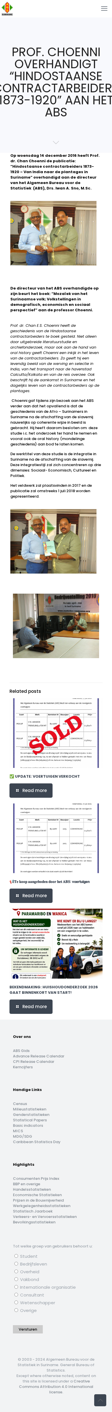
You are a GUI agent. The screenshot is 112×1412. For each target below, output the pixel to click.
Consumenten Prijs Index (36, 1178)
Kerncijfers (23, 1067)
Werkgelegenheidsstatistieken (41, 1205)
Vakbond (29, 1279)
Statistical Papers (30, 1120)
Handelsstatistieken (32, 1189)
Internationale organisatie (47, 1287)
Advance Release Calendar (38, 1056)
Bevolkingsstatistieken (34, 1222)
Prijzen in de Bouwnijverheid (38, 1200)
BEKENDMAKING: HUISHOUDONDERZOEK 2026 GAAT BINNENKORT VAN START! (53, 989)
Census (20, 1103)
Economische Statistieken (37, 1195)
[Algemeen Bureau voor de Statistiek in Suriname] (7, 8)
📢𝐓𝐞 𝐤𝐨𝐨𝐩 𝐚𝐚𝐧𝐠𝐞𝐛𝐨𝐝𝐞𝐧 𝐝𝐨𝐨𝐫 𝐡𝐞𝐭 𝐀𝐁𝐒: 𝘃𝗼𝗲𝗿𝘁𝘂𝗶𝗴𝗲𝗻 (49, 881)
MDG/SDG (22, 1136)
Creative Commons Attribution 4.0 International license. (56, 1386)
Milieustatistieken (29, 1109)
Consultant (31, 1295)
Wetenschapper (37, 1303)
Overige (28, 1310)
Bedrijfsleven (33, 1264)
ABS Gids (21, 1050)
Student (28, 1256)
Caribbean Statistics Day (37, 1142)
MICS (18, 1131)
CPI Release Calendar (33, 1061)
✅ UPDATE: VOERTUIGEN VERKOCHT (44, 776)
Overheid (29, 1272)
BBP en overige (26, 1184)
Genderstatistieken (31, 1114)
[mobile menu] (104, 8)
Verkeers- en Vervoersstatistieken (45, 1216)
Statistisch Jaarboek (33, 1211)
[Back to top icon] (100, 1400)
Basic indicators (28, 1125)
